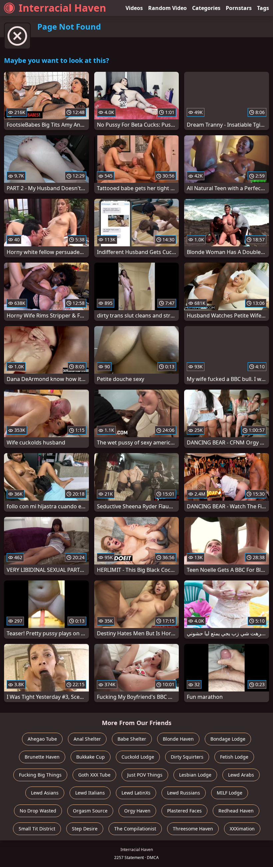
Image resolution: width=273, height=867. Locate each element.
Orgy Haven (137, 810)
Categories (206, 8)
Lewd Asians (45, 793)
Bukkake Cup (90, 757)
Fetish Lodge (234, 757)
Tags (263, 8)
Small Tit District (37, 828)
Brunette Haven (42, 757)
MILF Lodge (229, 793)
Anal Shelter (87, 739)
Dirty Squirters (187, 757)
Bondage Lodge (227, 739)
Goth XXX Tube (94, 775)
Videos (134, 8)
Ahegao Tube (42, 739)
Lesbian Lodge (195, 775)
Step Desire (85, 828)
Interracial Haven (62, 8)
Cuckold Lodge (138, 757)
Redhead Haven (236, 810)
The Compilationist (135, 828)
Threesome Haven (193, 828)
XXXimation (242, 828)
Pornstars (239, 8)
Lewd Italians (90, 793)
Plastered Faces (184, 810)
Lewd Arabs (241, 775)
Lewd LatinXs (136, 793)
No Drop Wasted (38, 810)
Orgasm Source (90, 810)
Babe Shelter (132, 739)
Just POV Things (144, 775)
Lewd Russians (183, 793)
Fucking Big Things (40, 775)
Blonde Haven (178, 739)
